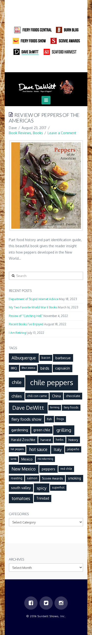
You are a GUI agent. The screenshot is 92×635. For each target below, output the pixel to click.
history (73, 440)
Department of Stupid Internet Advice (33, 299)
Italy (58, 449)
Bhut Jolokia (28, 367)
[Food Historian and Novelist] (46, 85)
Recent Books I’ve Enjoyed (26, 324)
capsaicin (62, 368)
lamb (13, 459)
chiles (17, 396)
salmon (32, 478)
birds (44, 368)
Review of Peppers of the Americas (44, 117)
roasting (16, 478)
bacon (45, 357)
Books (38, 133)
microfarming (45, 459)
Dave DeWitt (28, 407)
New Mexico (24, 468)
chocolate (73, 396)
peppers (48, 469)
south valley (21, 487)
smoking (74, 478)
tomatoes (21, 498)
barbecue (63, 358)
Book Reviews (20, 133)
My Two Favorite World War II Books (33, 307)
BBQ (14, 368)
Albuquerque (24, 357)
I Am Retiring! (18, 333)
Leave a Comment (62, 133)
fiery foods (71, 407)
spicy (42, 488)
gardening (19, 429)
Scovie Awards (52, 478)
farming (54, 407)
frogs (60, 419)
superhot (58, 487)
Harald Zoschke (23, 440)
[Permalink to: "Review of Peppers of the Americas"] (46, 185)
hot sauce (38, 449)
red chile (66, 469)
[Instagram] (55, 66)
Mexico (27, 459)
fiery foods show (26, 419)
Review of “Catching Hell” (26, 316)
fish (49, 419)
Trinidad (42, 498)
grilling (63, 430)
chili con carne (37, 396)
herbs (60, 439)
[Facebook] (36, 66)
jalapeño (73, 449)
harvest (45, 440)
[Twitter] (46, 66)
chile (16, 382)
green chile (41, 430)
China (56, 396)
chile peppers (51, 382)
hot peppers (17, 449)
